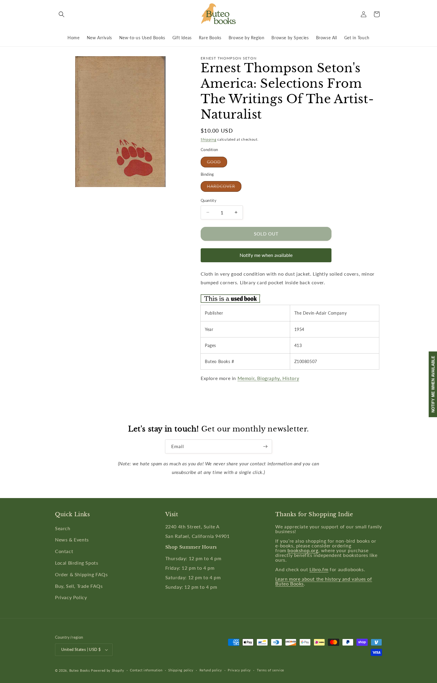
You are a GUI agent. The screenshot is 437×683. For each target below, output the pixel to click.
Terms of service (270, 670)
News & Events (72, 539)
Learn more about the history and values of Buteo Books (323, 581)
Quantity (208, 200)
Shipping (208, 139)
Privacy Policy (71, 597)
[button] (61, 14)
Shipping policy (181, 670)
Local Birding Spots (76, 563)
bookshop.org (302, 550)
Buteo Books (79, 670)
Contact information (146, 670)
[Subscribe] (265, 446)
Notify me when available (266, 255)
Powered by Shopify (107, 670)
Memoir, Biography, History (268, 378)
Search (62, 528)
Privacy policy (239, 670)
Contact (64, 551)
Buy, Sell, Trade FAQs (79, 586)
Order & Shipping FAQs (81, 574)
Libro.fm (318, 569)
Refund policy (210, 670)
